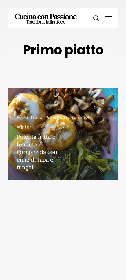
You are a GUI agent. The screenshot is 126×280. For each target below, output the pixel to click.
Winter (24, 127)
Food (22, 117)
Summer (80, 117)
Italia (37, 117)
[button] (108, 18)
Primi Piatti (57, 117)
